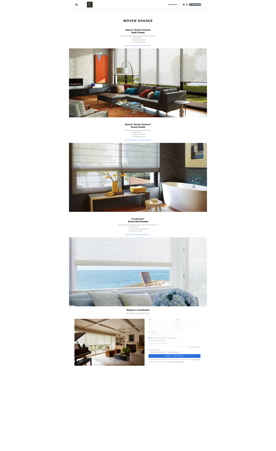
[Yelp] (187, 4)
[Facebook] (183, 4)
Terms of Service (179, 361)
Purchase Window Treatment (157, 352)
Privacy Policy (171, 361)
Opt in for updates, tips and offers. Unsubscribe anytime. (163, 338)
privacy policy (197, 359)
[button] (76, 4)
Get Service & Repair (173, 352)
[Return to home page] (104, 4)
